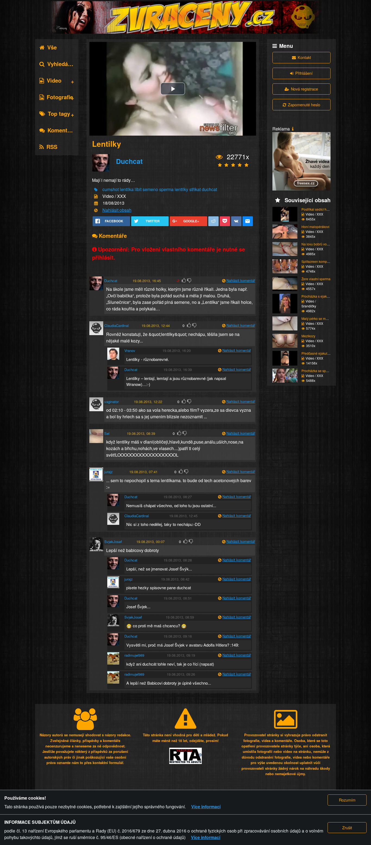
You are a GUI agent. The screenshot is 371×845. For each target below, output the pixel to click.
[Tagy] (96, 189)
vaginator (111, 401)
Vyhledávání (63, 64)
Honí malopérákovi (315, 226)
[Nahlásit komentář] (224, 280)
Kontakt (304, 57)
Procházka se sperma (317, 370)
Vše (52, 47)
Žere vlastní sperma (316, 278)
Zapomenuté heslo (304, 104)
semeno (150, 189)
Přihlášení (304, 73)
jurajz (108, 471)
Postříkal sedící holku (317, 209)
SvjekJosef (113, 541)
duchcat (209, 189)
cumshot (110, 189)
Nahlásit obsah (116, 210)
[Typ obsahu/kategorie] (96, 196)
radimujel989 (134, 655)
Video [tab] (54, 80)
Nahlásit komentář (241, 280)
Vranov (129, 350)
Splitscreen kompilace (317, 261)
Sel (106, 433)
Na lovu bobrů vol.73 (316, 244)
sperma (166, 189)
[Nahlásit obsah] (96, 210)
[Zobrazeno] (219, 157)
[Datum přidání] (96, 203)
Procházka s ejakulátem (319, 296)
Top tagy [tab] (59, 113)
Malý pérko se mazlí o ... (319, 318)
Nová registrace (304, 89)
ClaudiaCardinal (116, 325)
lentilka (127, 189)
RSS (51, 147)
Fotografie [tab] (60, 97)
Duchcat (129, 161)
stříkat (195, 189)
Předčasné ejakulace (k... (320, 353)
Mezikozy (308, 335)
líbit (138, 189)
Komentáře (62, 130)
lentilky (181, 189)
